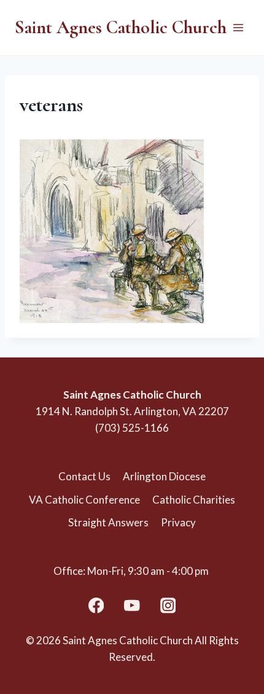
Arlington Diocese (164, 476)
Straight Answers (108, 522)
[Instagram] (168, 606)
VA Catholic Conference (84, 499)
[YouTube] (132, 606)
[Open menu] (238, 27)
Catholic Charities (193, 499)
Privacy (178, 522)
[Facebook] (96, 606)
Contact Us (84, 476)
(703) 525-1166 (132, 427)
